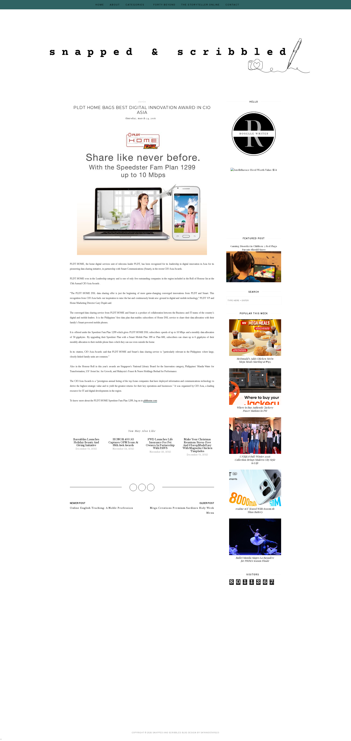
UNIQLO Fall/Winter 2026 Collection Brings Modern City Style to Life (255, 459)
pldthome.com (150, 400)
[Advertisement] (256, 203)
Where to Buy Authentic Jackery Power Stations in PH (255, 409)
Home (99, 4)
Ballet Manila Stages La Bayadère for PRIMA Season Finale (255, 559)
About (115, 4)
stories (142, 101)
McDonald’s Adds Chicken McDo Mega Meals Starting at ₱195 (255, 360)
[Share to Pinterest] (150, 487)
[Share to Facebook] (133, 487)
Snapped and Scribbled (167, 732)
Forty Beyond (164, 4)
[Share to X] (142, 487)
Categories (135, 4)
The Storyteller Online (200, 4)
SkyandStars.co (209, 732)
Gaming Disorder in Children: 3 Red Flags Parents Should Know (253, 247)
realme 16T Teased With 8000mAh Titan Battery (255, 510)
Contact (232, 4)
